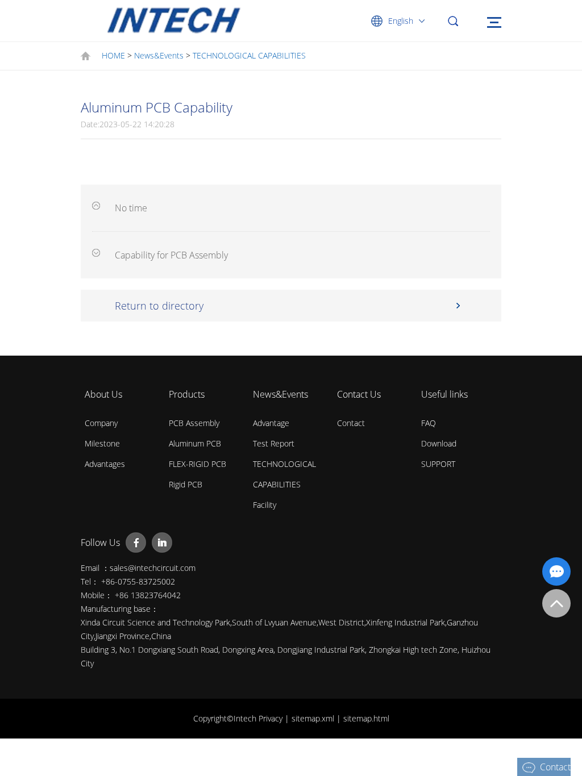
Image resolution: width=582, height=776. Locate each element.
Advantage (271, 423)
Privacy (272, 718)
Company (101, 423)
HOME (113, 55)
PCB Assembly (194, 423)
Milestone (102, 443)
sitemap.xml (314, 718)
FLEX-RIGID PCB (197, 463)
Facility (264, 504)
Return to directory (159, 305)
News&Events (159, 55)
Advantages (105, 463)
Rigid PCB (185, 484)
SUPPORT (438, 463)
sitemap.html (366, 718)
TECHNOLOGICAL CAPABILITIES (249, 55)
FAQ (428, 423)
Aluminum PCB (195, 443)
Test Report (273, 443)
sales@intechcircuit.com (153, 567)
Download (438, 443)
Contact (351, 423)
